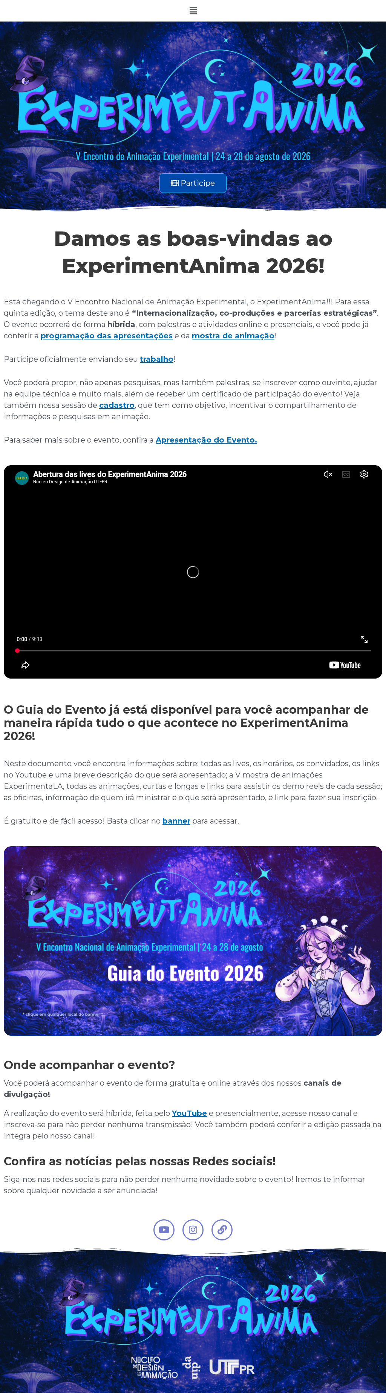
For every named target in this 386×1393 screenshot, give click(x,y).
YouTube (189, 1113)
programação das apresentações (107, 335)
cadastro (117, 405)
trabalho (156, 359)
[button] (193, 11)
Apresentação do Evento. (206, 439)
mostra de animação (233, 335)
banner (176, 820)
